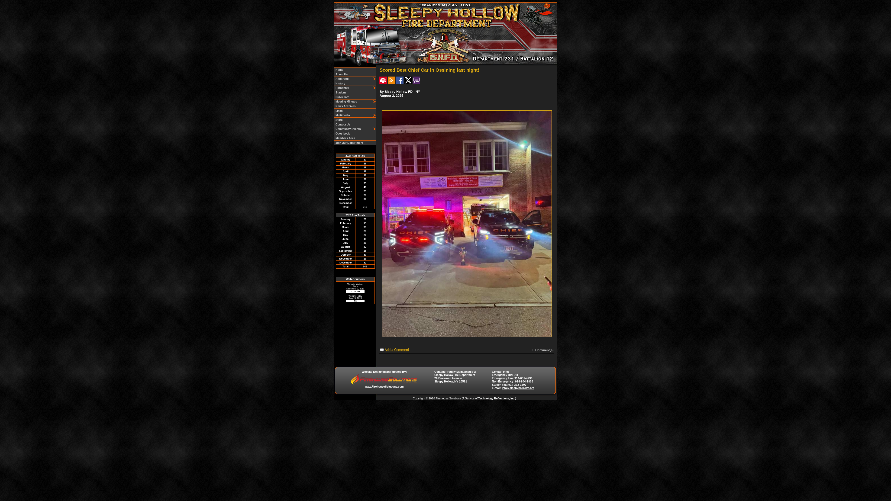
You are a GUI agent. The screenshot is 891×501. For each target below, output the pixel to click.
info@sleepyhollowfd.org (518, 388)
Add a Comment (397, 350)
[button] (353, 78)
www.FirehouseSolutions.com (384, 386)
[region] (355, 106)
